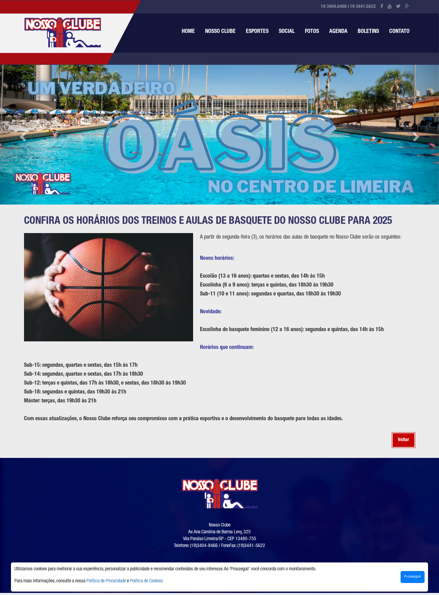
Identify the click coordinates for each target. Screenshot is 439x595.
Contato (399, 32)
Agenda (338, 32)
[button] (22, 135)
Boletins (368, 32)
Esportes (257, 32)
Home (188, 32)
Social (287, 32)
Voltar (403, 440)
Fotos (312, 32)
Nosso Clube (220, 32)
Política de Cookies (146, 581)
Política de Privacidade (106, 581)
